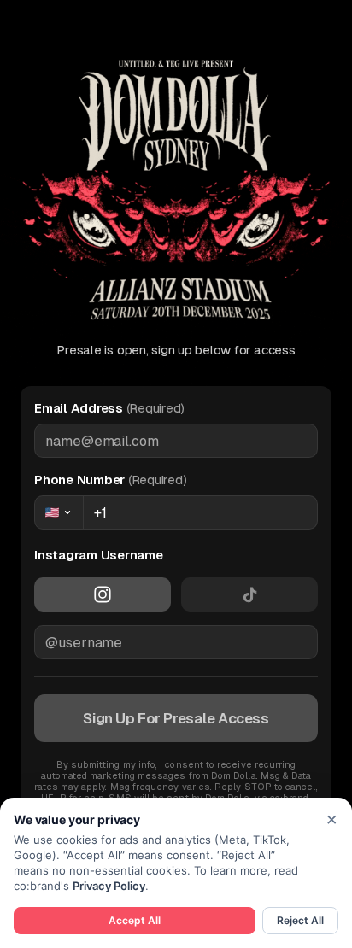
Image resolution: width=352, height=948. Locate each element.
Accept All (135, 920)
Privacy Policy (109, 885)
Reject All (300, 920)
